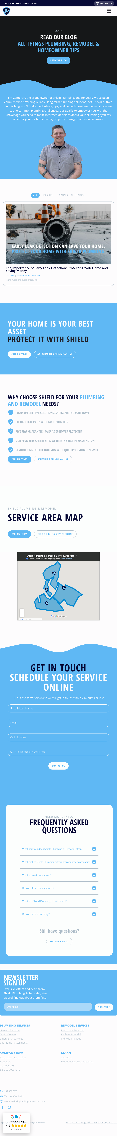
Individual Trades (71, 1038)
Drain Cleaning (8, 1034)
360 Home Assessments (14, 1042)
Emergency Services (11, 1038)
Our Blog (66, 1057)
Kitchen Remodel (71, 1034)
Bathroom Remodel (72, 1030)
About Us (5, 1061)
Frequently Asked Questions (77, 1061)
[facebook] (2, 1107)
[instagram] (9, 1107)
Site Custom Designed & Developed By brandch (91, 1122)
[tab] (35, 195)
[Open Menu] (109, 11)
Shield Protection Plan (13, 1057)
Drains (10, 275)
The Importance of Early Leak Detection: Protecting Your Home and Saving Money (57, 269)
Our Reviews (7, 1065)
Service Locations (10, 1069)
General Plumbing (28, 275)
